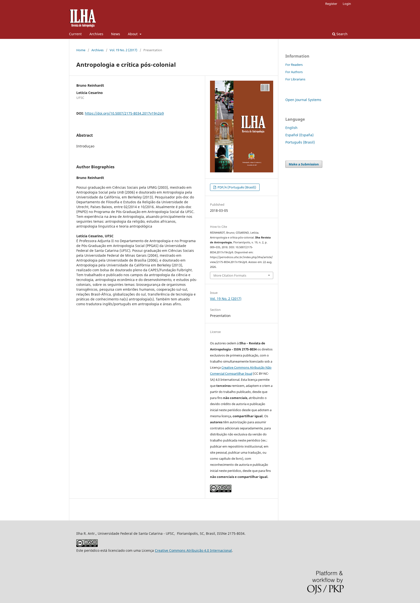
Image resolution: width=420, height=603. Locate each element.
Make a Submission (304, 164)
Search (341, 34)
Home (80, 50)
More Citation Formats (229, 275)
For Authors (294, 72)
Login (347, 3)
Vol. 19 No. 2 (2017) (123, 50)
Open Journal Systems (303, 99)
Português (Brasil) (300, 142)
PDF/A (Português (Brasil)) (236, 187)
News (115, 34)
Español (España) (299, 135)
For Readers (294, 64)
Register (331, 3)
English (291, 127)
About (133, 34)
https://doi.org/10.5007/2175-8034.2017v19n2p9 (124, 113)
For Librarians (295, 79)
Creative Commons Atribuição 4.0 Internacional (193, 550)
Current (75, 34)
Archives (96, 34)
